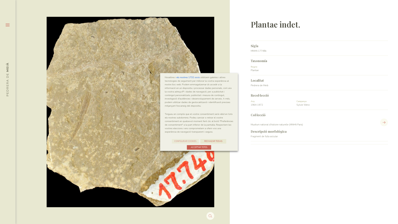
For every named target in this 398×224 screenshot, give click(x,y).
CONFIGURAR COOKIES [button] (185, 141)
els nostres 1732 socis (188, 77)
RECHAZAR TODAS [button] (213, 141)
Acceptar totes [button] (199, 147)
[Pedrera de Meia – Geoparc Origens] (7, 79)
